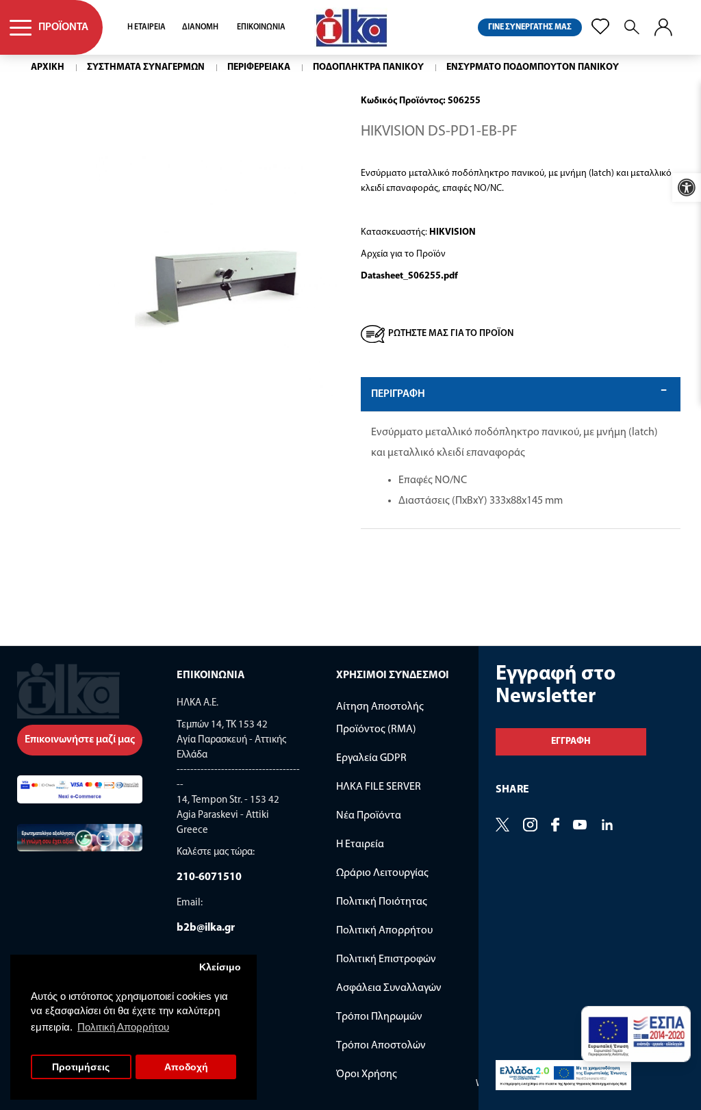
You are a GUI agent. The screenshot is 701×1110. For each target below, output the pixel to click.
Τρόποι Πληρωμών (379, 1016)
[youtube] (580, 826)
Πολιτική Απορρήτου (384, 930)
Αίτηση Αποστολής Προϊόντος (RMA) (380, 718)
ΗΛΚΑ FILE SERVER (378, 787)
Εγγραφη (571, 741)
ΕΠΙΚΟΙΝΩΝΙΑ (261, 27)
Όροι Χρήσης (366, 1074)
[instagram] (607, 826)
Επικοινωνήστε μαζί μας (80, 739)
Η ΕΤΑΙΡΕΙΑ (146, 27)
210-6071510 (209, 877)
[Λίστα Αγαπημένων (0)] (600, 26)
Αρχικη (47, 67)
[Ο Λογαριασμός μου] (663, 27)
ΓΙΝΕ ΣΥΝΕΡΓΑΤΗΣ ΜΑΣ (530, 27)
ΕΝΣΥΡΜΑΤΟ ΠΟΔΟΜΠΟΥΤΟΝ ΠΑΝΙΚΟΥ (532, 67)
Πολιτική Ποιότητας (381, 901)
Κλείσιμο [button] (220, 967)
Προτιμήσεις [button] (81, 1067)
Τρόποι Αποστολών (381, 1045)
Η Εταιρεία (360, 844)
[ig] (530, 826)
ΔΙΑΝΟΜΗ (200, 27)
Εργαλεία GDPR (371, 758)
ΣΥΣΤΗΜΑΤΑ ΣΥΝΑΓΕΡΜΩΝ (146, 67)
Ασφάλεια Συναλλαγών (389, 988)
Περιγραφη (398, 394)
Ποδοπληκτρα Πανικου (368, 67)
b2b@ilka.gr (206, 927)
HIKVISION (452, 232)
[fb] (555, 826)
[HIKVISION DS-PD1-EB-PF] (215, 274)
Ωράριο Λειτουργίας (382, 873)
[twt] (502, 826)
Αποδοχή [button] (186, 1067)
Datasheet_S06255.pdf (409, 276)
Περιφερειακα (258, 67)
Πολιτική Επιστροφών (386, 959)
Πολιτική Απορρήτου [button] (123, 1027)
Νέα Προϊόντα (368, 815)
